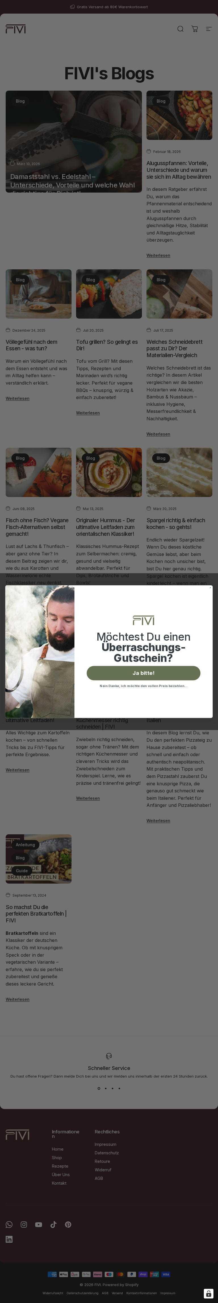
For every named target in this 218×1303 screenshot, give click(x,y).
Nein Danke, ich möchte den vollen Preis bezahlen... (143, 685)
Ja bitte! (143, 673)
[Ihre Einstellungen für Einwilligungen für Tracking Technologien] (208, 1293)
